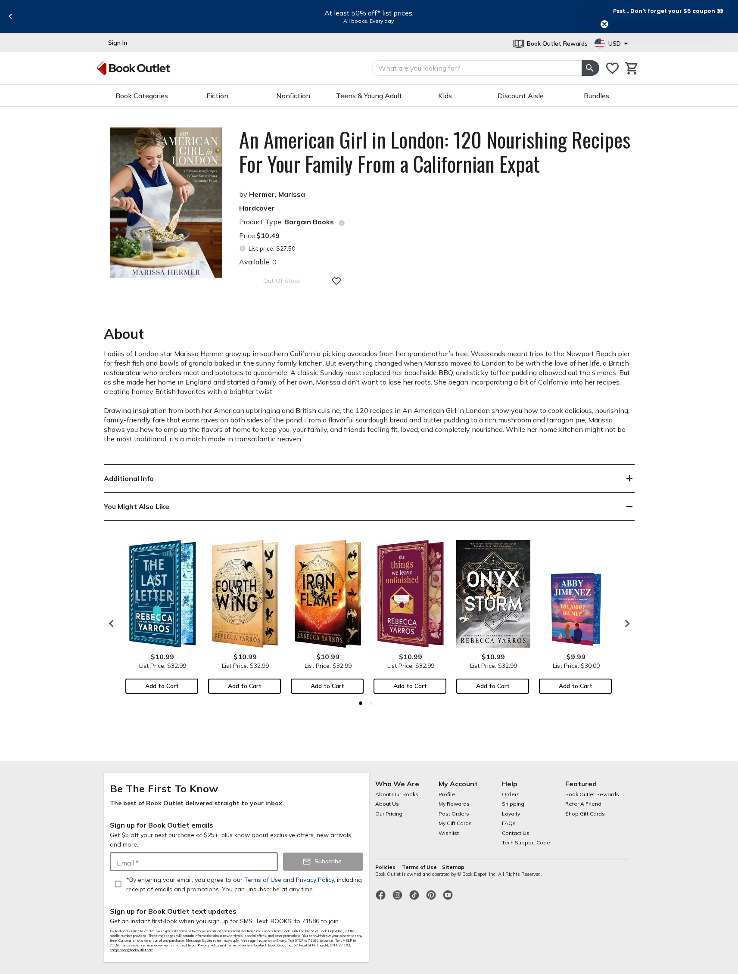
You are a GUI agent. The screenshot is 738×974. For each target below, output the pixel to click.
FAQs (509, 823)
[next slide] (625, 623)
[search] (590, 68)
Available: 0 (258, 261)
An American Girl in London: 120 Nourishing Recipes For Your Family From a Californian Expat (434, 151)
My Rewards (454, 803)
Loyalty (511, 813)
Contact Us (515, 833)
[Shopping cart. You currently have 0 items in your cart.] (631, 68)
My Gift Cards (455, 823)
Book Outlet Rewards (592, 794)
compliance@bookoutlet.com (131, 950)
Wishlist (449, 833)
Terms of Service (239, 945)
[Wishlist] (612, 68)
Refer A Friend (583, 803)
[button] (668, 11)
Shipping (513, 803)
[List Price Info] (242, 248)
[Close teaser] (604, 24)
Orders (511, 794)
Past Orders (454, 813)
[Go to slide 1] (360, 703)
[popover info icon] (341, 223)
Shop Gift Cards (585, 813)
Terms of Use (419, 867)
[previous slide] (10, 16)
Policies (386, 867)
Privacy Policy (208, 945)
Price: (259, 235)
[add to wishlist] (336, 281)
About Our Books (396, 794)
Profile (447, 794)
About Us (387, 803)
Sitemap (453, 867)
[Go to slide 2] (371, 703)
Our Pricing (388, 813)
